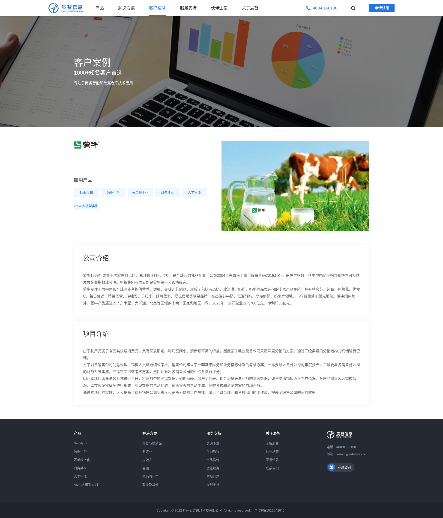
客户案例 (157, 8)
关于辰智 (250, 8)
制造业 (147, 451)
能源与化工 (150, 476)
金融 (145, 468)
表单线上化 (140, 192)
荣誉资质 (272, 460)
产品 (100, 8)
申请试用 (381, 8)
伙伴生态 (219, 8)
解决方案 (126, 8)
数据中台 (113, 192)
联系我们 (272, 468)
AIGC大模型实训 (86, 206)
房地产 (147, 460)
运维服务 (213, 468)
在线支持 (213, 485)
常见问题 (213, 476)
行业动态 (272, 451)
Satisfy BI (86, 192)
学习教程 (213, 451)
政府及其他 (150, 485)
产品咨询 (213, 460)
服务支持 (188, 8)
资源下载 (213, 443)
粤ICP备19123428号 (269, 510)
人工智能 (194, 192)
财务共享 (167, 192)
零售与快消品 (152, 443)
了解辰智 (272, 443)
